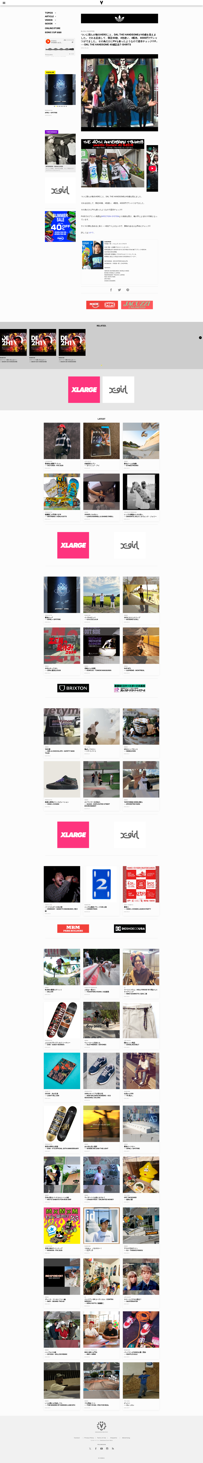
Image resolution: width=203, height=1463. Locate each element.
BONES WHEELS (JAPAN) (112, 273)
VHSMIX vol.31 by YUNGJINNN (58, 56)
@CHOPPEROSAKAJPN (120, 261)
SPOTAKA (107, 279)
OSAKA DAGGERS (123, 256)
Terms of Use (101, 1437)
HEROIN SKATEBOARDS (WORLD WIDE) (116, 271)
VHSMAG (47, 56)
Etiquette (113, 1437)
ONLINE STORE (52, 28)
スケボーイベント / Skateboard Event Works (101, 1440)
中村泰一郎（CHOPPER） (121, 263)
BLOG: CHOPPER (87, 31)
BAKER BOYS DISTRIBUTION (123, 249)
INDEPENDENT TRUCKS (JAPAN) (114, 275)
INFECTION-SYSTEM (110, 216)
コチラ (91, 233)
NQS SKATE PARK (109, 277)
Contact (77, 1437)
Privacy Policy (89, 1437)
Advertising (126, 1437)
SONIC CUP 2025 (53, 32)
